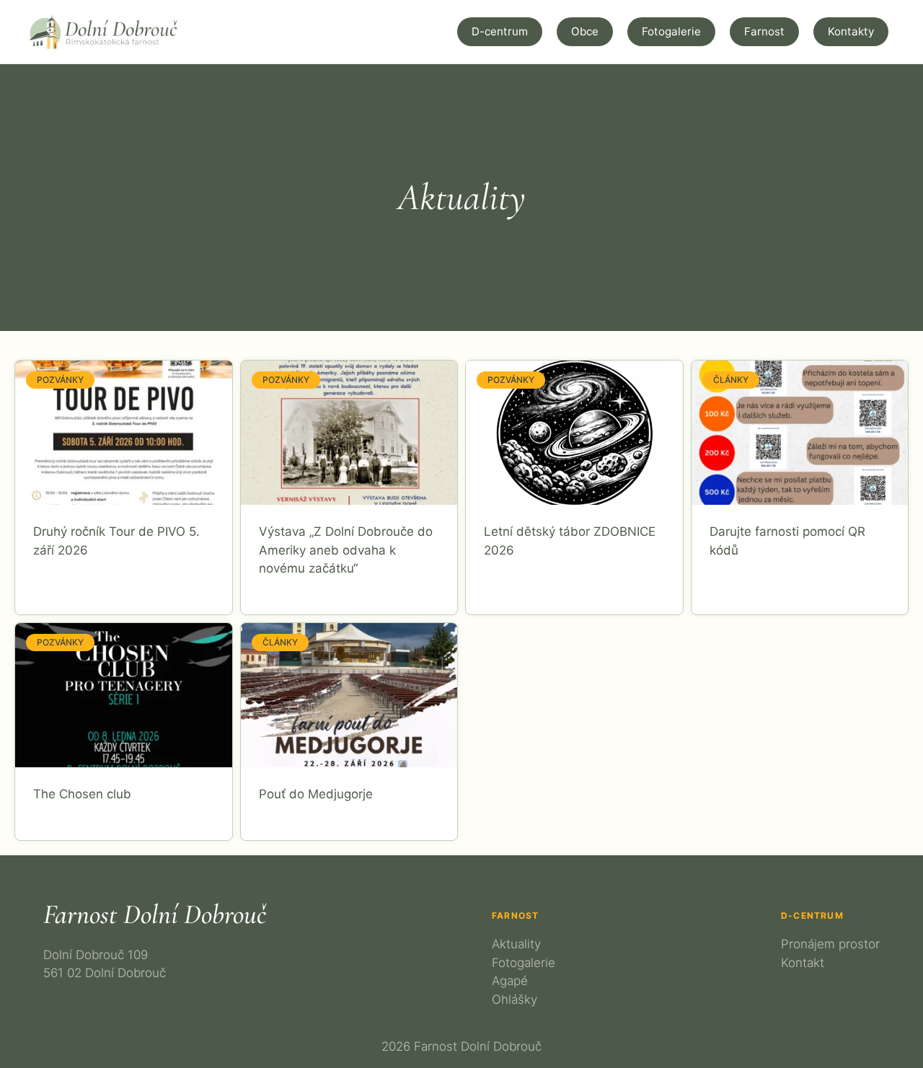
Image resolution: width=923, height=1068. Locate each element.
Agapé (510, 981)
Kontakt (802, 963)
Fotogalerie (671, 31)
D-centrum (500, 31)
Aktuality (516, 944)
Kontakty (851, 31)
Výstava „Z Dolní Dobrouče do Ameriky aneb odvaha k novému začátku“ (346, 549)
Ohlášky (514, 999)
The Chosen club (82, 794)
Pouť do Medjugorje (316, 794)
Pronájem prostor (830, 944)
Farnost (764, 31)
